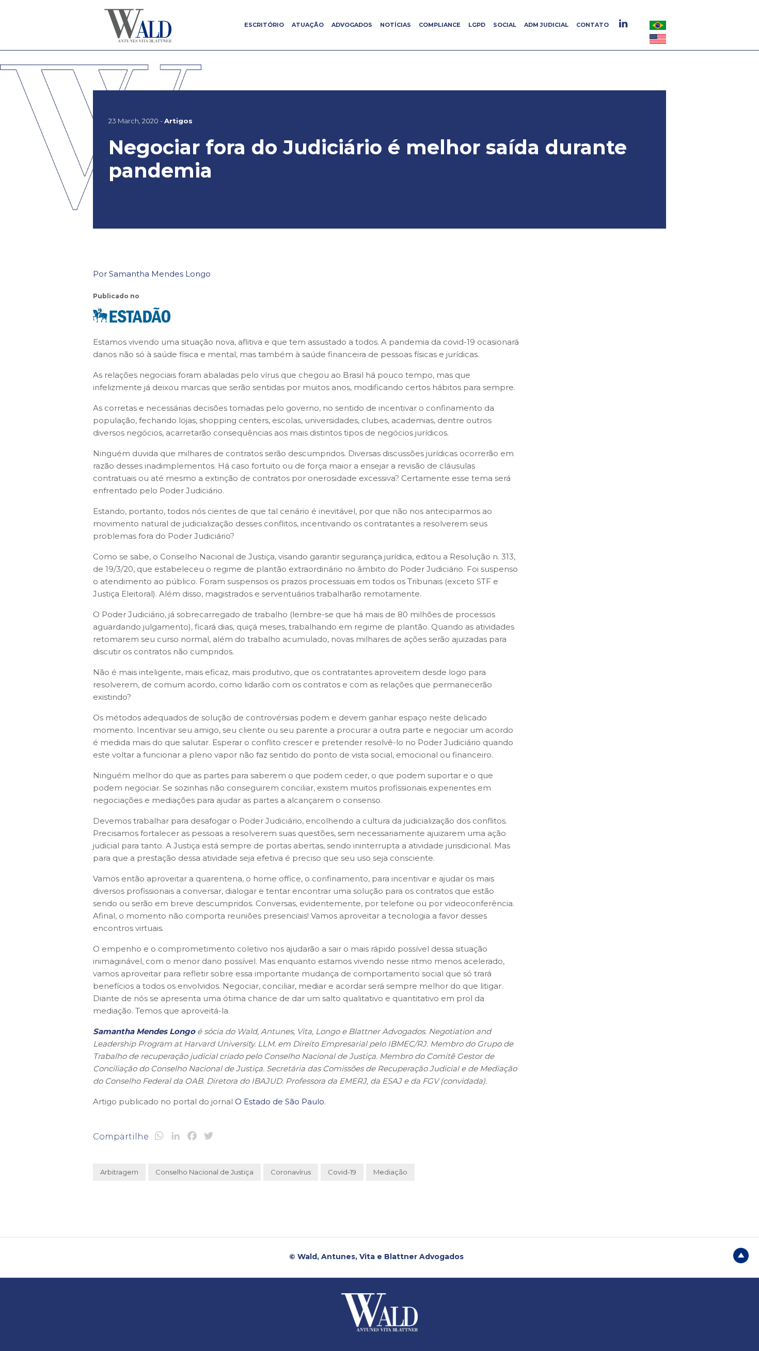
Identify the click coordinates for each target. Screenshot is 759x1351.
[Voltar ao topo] (741, 1255)
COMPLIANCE (440, 24)
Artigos (178, 121)
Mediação (390, 1172)
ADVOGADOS (351, 24)
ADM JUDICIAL (546, 24)
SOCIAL (504, 24)
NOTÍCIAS (395, 24)
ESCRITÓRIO (264, 24)
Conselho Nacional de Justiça (204, 1172)
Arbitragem (119, 1172)
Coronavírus (291, 1172)
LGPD (476, 24)
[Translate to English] (658, 38)
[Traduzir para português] (658, 24)
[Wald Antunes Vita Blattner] (139, 25)
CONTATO (592, 24)
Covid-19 (342, 1172)
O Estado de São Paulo (279, 1101)
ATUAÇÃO (308, 24)
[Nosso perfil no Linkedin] (624, 23)
